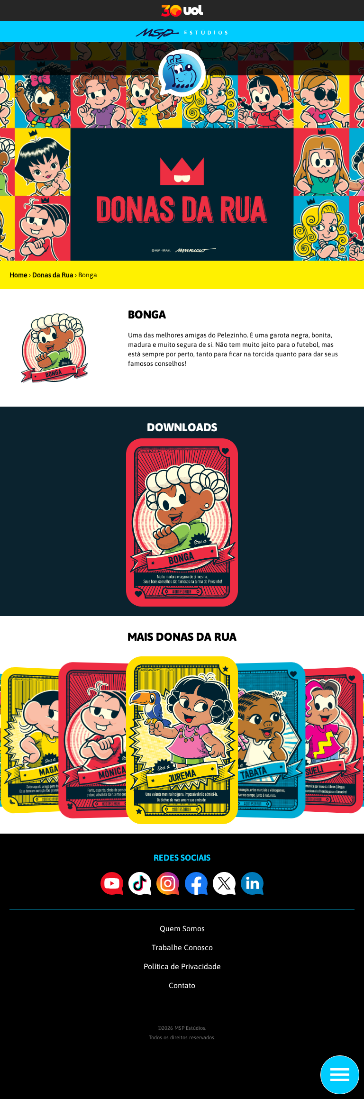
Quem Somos (182, 928)
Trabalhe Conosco (182, 947)
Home (18, 275)
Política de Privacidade (182, 966)
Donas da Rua (52, 275)
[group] (182, 522)
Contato (182, 985)
